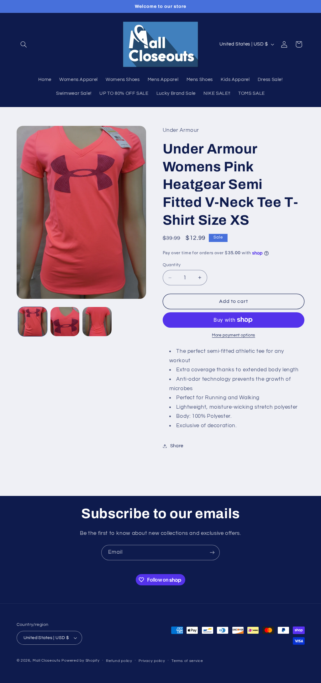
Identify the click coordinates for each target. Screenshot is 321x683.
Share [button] (176, 446)
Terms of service (187, 661)
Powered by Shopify (80, 660)
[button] (24, 44)
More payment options (233, 335)
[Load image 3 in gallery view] (96, 321)
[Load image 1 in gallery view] (32, 321)
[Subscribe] (212, 552)
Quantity (172, 265)
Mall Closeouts (46, 660)
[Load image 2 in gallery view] (64, 321)
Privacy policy (152, 661)
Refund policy (119, 661)
